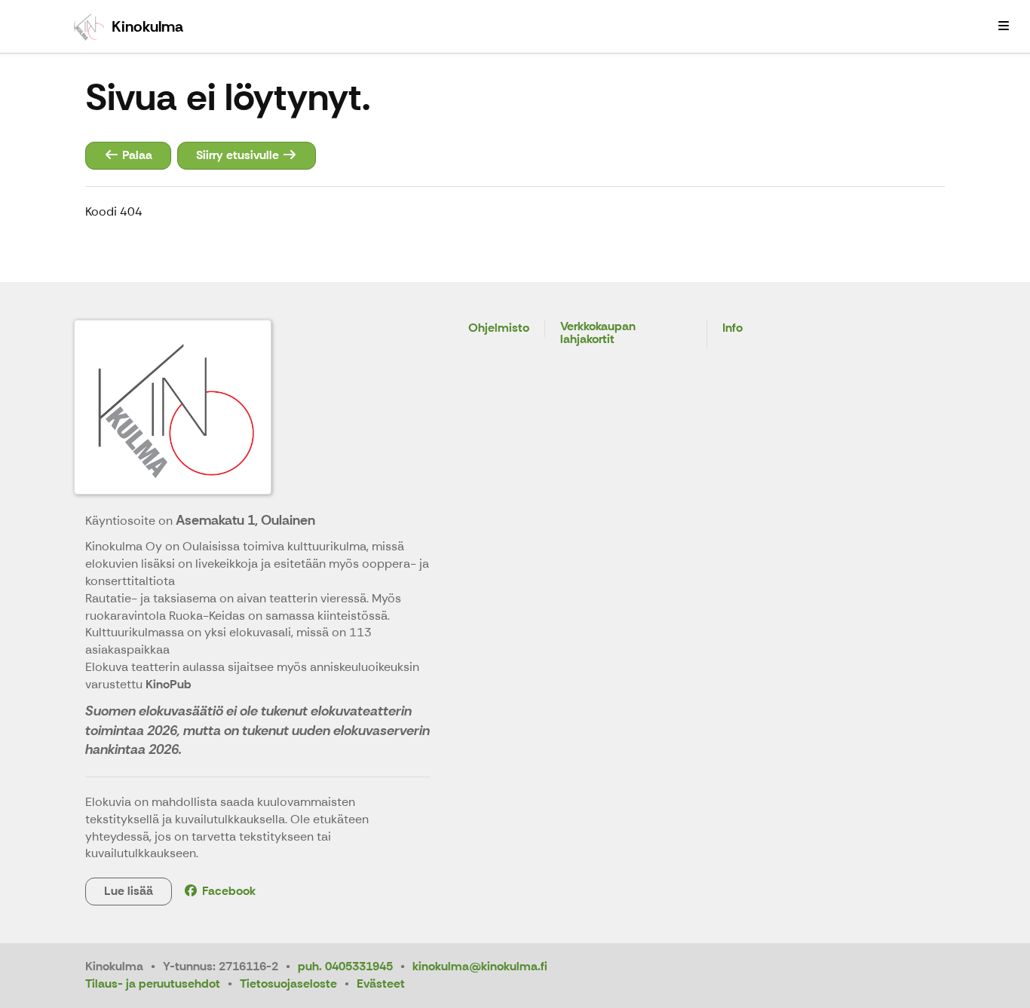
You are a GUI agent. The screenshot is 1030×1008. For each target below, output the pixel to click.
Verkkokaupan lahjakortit (598, 334)
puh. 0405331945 (345, 966)
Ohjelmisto (498, 328)
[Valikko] (1003, 26)
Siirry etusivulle (239, 155)
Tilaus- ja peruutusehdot (152, 983)
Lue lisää (128, 891)
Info (732, 328)
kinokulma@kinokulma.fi (479, 966)
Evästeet (381, 983)
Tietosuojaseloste (288, 983)
